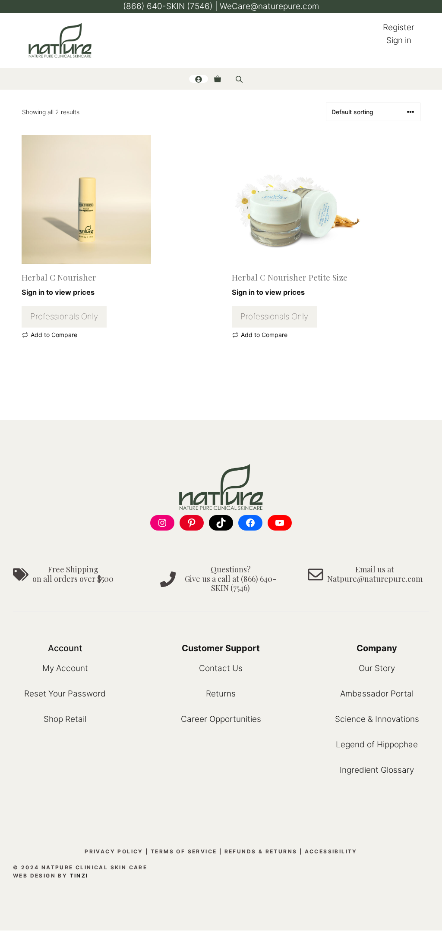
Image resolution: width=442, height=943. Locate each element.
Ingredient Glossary (377, 770)
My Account (65, 668)
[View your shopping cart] (217, 79)
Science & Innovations (377, 719)
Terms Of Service (184, 851)
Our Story (377, 668)
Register (398, 27)
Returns (221, 694)
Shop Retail (65, 719)
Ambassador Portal (377, 694)
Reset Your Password (65, 694)
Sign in (398, 40)
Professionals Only (64, 317)
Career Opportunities (221, 719)
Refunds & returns (260, 851)
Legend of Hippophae (377, 744)
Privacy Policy (114, 851)
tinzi (79, 875)
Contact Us (221, 668)
